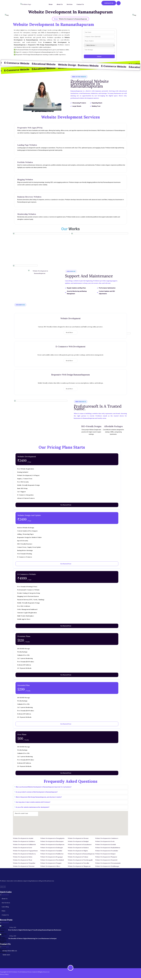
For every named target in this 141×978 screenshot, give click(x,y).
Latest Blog (5, 907)
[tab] (70, 787)
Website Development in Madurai (78, 847)
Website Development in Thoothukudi (52, 860)
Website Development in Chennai (78, 838)
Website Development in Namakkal (51, 850)
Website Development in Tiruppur (51, 863)
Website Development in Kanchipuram (52, 844)
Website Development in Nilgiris (78, 850)
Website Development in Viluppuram (79, 866)
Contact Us (80, 4)
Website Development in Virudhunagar (107, 866)
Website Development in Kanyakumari (79, 844)
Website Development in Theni (22, 860)
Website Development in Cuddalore (24, 841)
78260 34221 (6, 955)
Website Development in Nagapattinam (25, 850)
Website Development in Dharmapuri (51, 841)
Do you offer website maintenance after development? (32, 807)
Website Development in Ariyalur (23, 838)
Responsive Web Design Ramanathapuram (70, 374)
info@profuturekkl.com (9, 951)
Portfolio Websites (25, 162)
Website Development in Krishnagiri (51, 847)
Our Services (5, 902)
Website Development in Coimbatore (106, 838)
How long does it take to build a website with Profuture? (33, 802)
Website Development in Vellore (50, 866)
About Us (60, 4)
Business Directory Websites (29, 197)
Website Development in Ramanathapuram (53, 24)
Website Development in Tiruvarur (24, 866)
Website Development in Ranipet (105, 854)
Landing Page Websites (27, 145)
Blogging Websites (25, 179)
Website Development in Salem (22, 857)
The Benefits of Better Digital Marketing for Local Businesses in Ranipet (32, 938)
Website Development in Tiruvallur (78, 863)
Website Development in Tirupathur (24, 863)
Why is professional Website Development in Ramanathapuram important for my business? (43, 787)
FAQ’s (3, 911)
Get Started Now (66, 505)
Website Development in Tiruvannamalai (107, 863)
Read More (69, 332)
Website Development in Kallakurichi (24, 844)
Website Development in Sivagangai (51, 857)
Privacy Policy (4, 974)
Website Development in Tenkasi (78, 857)
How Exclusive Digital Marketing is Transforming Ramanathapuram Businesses (34, 930)
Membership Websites (26, 214)
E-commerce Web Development (70, 346)
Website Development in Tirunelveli (106, 860)
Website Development (70, 318)
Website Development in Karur (22, 847)
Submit (99, 56)
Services (69, 4)
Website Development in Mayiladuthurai (107, 847)
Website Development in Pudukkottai (51, 854)
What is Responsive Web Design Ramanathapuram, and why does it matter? (39, 797)
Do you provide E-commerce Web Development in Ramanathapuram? (37, 792)
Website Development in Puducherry (24, 854)
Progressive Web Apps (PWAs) (29, 128)
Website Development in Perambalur (106, 850)
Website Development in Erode (105, 841)
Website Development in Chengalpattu (52, 838)
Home (51, 4)
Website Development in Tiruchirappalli (80, 860)
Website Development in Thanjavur (106, 857)
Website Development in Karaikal (105, 844)
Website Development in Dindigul (78, 841)
